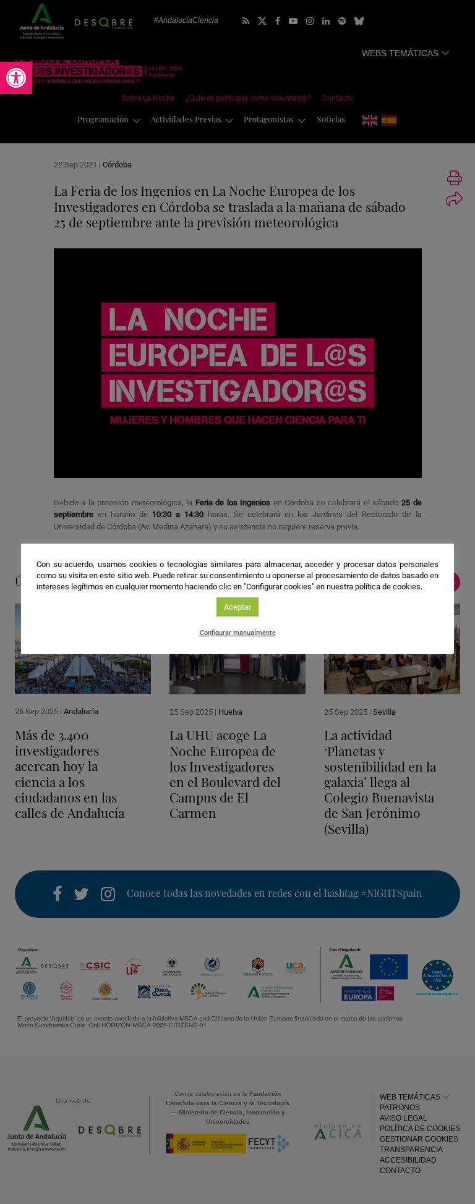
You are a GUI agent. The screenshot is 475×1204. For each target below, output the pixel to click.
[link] (16, 78)
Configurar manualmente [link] (238, 633)
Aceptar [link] (237, 607)
